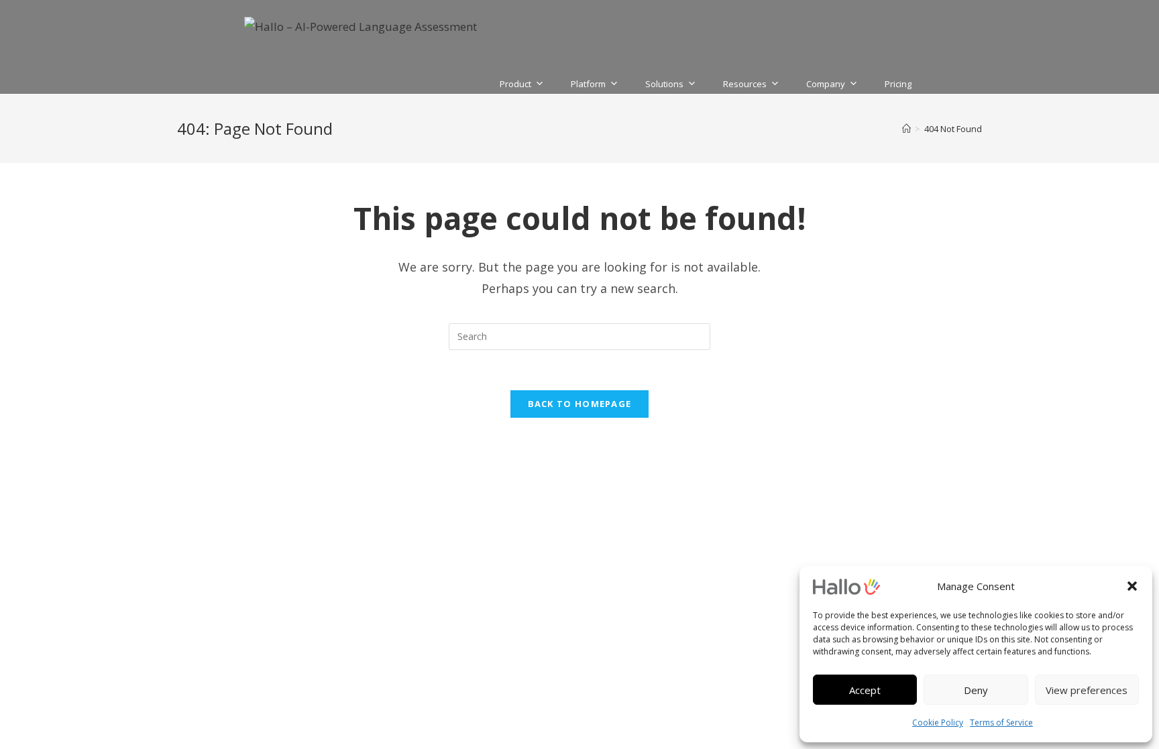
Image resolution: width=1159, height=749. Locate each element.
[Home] (906, 129)
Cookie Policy (937, 722)
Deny (976, 690)
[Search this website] (579, 335)
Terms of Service (1001, 722)
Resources (745, 82)
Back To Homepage (580, 404)
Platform (588, 82)
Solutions (664, 82)
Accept (865, 690)
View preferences (1086, 690)
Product (515, 82)
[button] (1132, 586)
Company (825, 82)
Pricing (898, 82)
